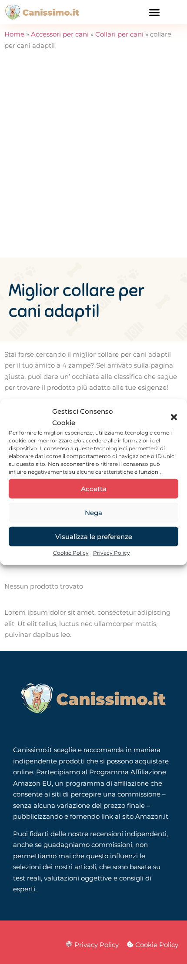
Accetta (94, 488)
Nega (93, 512)
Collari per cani (119, 34)
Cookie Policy (71, 552)
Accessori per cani (60, 34)
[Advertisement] (93, 159)
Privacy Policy (111, 552)
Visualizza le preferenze (93, 536)
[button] (174, 416)
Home (14, 34)
